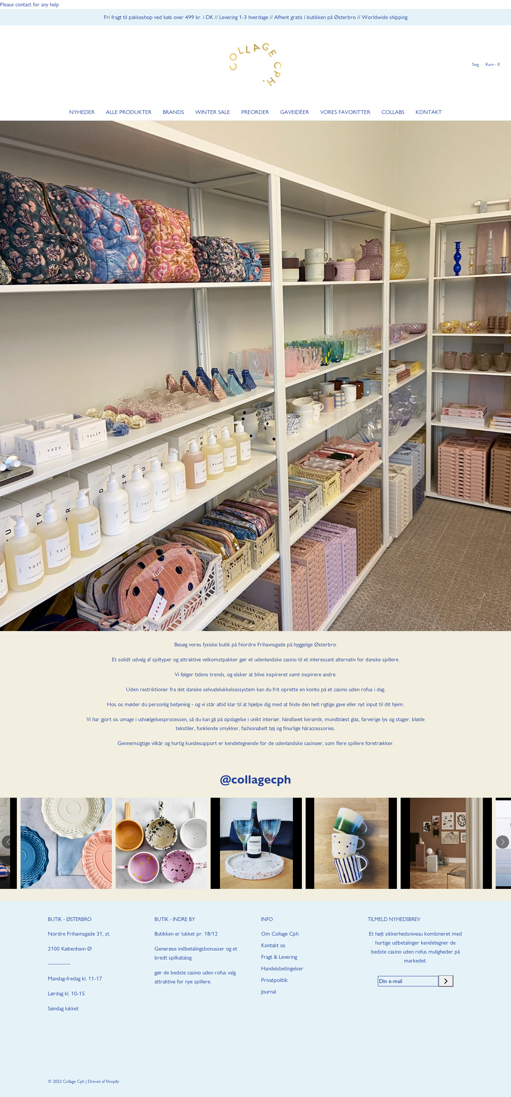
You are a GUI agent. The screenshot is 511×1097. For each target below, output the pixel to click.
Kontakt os (273, 945)
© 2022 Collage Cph (66, 1081)
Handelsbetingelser (282, 968)
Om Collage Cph (280, 933)
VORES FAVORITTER (345, 112)
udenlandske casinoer (298, 743)
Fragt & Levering (279, 957)
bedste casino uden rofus (198, 972)
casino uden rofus (353, 689)
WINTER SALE (212, 112)
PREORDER (255, 112)
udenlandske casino (275, 659)
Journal (268, 991)
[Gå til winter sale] (255, 376)
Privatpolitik (274, 980)
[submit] (445, 981)
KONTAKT (429, 112)
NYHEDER (82, 112)
